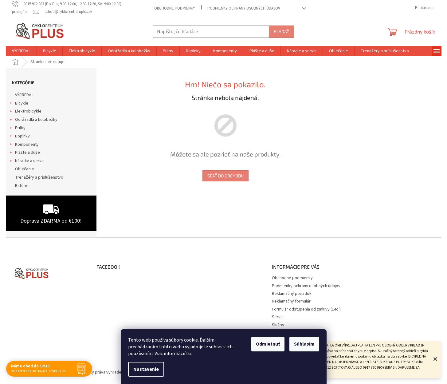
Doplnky (22, 136)
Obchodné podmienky (174, 8)
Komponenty (27, 144)
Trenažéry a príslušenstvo (39, 177)
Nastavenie (146, 369)
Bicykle (21, 103)
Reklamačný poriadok (292, 294)
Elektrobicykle (28, 111)
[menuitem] (21, 51)
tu (188, 353)
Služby (278, 325)
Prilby (20, 128)
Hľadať (281, 31)
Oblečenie (24, 169)
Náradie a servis (30, 161)
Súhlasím (304, 344)
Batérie (22, 186)
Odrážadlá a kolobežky (36, 120)
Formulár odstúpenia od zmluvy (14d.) (306, 309)
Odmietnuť (268, 344)
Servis (278, 317)
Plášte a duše (27, 152)
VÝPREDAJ (24, 95)
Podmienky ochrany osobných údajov (243, 8)
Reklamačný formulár (291, 301)
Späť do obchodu (225, 175)
